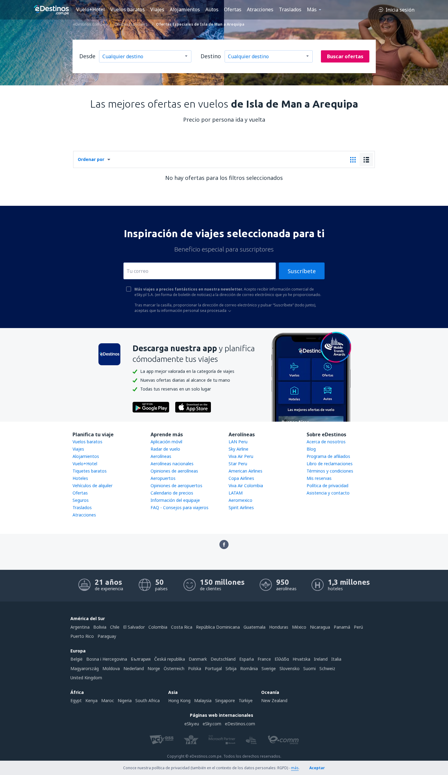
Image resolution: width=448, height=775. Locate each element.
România (249, 668)
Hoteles (80, 478)
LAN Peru (238, 442)
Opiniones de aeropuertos (176, 485)
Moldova (111, 668)
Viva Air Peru (241, 456)
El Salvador (134, 627)
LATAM (236, 493)
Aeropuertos (163, 478)
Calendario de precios (172, 493)
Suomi (309, 668)
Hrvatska (301, 659)
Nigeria (125, 700)
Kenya (91, 700)
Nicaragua (320, 627)
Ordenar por (91, 159)
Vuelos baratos (127, 9)
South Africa (147, 700)
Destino (211, 56)
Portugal (213, 668)
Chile (114, 627)
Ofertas (232, 9)
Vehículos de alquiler (92, 485)
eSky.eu (191, 724)
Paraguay (107, 636)
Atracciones (260, 9)
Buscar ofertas (345, 56)
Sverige (268, 668)
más (295, 767)
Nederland (133, 668)
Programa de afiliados (328, 456)
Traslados (290, 9)
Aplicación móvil (166, 442)
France (264, 659)
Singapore (225, 700)
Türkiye (246, 700)
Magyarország (84, 668)
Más (312, 9)
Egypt (76, 700)
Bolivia (99, 627)
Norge (154, 668)
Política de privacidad (327, 485)
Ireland (321, 659)
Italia (336, 659)
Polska (194, 668)
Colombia (157, 627)
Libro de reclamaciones (330, 463)
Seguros (81, 500)
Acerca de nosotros (326, 442)
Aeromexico (240, 500)
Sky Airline (238, 449)
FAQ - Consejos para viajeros (179, 507)
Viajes (157, 9)
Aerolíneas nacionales (172, 463)
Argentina (80, 627)
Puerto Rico (82, 636)
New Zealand (274, 700)
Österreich (174, 668)
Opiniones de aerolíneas (174, 471)
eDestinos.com (240, 724)
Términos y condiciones (330, 471)
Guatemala (254, 627)
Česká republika (169, 659)
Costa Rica (181, 627)
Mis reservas (319, 478)
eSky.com (212, 724)
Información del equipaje (175, 500)
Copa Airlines (241, 478)
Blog (311, 449)
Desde (87, 56)
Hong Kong (179, 700)
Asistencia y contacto (328, 493)
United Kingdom (86, 677)
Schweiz (327, 668)
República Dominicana (218, 627)
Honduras (278, 627)
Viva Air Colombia (246, 485)
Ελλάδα (282, 659)
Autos (212, 9)
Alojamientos (185, 9)
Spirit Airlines (241, 507)
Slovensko (289, 668)
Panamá (342, 627)
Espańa (246, 659)
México (299, 627)
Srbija (231, 668)
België (76, 659)
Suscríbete (302, 271)
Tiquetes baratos (90, 471)
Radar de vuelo (165, 449)
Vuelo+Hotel (90, 9)
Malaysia (203, 700)
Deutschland (223, 659)
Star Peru (238, 463)
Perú (358, 627)
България (141, 659)
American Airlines (245, 471)
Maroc (107, 700)
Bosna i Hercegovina (106, 659)
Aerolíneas (161, 456)
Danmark (198, 659)
